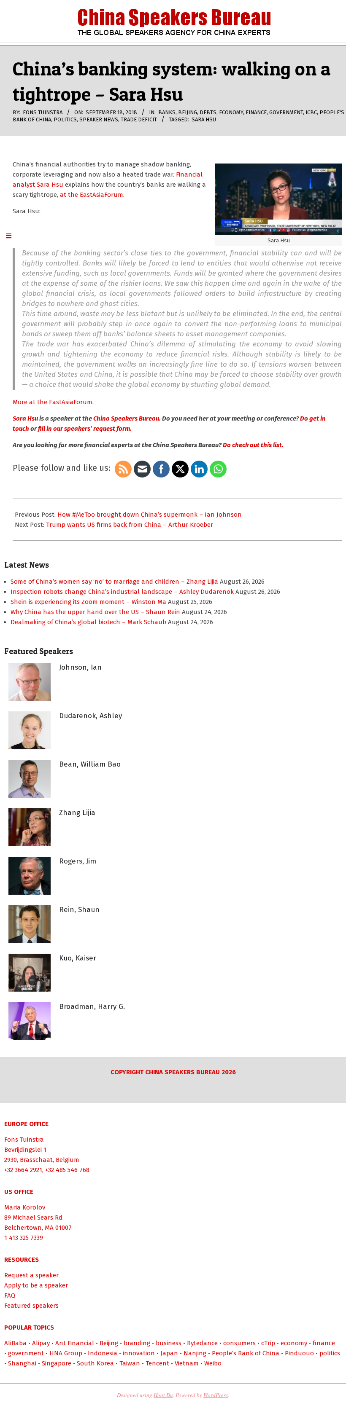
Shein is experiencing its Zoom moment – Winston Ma (88, 602)
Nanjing (195, 1353)
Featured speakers (31, 1305)
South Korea (95, 1363)
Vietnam (187, 1363)
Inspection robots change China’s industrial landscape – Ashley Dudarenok (122, 591)
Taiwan (129, 1363)
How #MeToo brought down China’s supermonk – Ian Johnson (149, 514)
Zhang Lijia (77, 812)
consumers (239, 1343)
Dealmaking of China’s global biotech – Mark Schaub (88, 622)
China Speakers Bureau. (127, 418)
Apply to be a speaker (36, 1285)
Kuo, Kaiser (77, 958)
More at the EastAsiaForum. (53, 402)
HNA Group (65, 1353)
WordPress (215, 1395)
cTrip (268, 1343)
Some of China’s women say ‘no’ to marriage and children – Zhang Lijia (114, 581)
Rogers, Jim (77, 861)
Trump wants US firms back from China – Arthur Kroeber (129, 524)
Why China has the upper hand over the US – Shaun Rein (95, 612)
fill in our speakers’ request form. (84, 428)
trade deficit (139, 119)
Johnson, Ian (80, 667)
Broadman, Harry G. (92, 1006)
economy (231, 112)
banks (167, 112)
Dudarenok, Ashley (90, 715)
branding (137, 1343)
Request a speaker (31, 1275)
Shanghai (22, 1363)
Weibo (213, 1363)
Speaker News (98, 119)
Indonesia (102, 1353)
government (286, 112)
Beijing (187, 112)
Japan (169, 1353)
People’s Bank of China (245, 1353)
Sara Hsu (204, 119)
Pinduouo (299, 1353)
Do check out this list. (253, 445)
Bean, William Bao (90, 764)
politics (65, 119)
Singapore (56, 1363)
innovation (139, 1353)
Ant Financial (74, 1343)
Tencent (157, 1363)
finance (256, 112)
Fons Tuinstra (24, 1139)
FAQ (9, 1295)
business (168, 1343)
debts (208, 112)
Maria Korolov (24, 1207)
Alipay (41, 1343)
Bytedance (202, 1343)
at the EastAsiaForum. (92, 194)
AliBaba (15, 1343)
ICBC (311, 112)
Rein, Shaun (79, 909)
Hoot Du (163, 1395)
